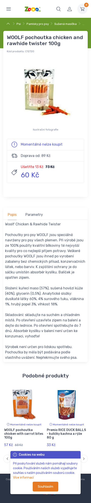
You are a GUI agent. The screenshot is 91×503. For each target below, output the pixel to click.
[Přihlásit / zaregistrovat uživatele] (69, 9)
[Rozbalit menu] (9, 9)
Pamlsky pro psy (38, 24)
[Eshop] (9, 24)
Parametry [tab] (34, 214)
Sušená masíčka (65, 24)
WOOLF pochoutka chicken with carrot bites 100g (23, 433)
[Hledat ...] (58, 9)
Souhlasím (45, 487)
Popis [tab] (12, 214)
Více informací (23, 477)
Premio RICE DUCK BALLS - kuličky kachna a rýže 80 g (66, 433)
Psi (19, 24)
